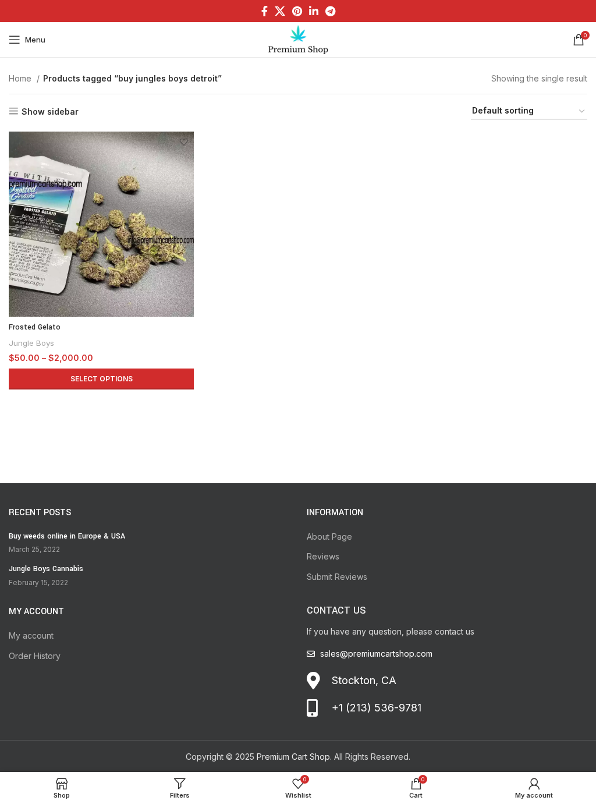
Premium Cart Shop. (294, 757)
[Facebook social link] (264, 11)
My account (31, 635)
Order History (35, 656)
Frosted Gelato (35, 327)
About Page (329, 536)
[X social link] (280, 11)
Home (21, 78)
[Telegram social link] (330, 11)
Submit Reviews (337, 577)
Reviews (323, 556)
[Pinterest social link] (297, 11)
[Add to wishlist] (183, 142)
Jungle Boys (31, 343)
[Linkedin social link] (314, 11)
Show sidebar (50, 111)
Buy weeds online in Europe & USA (67, 536)
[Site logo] (298, 39)
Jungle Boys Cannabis (46, 569)
